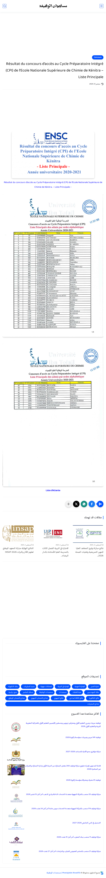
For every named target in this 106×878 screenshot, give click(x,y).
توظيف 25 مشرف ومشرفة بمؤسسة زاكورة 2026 (83, 780)
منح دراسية (13, 692)
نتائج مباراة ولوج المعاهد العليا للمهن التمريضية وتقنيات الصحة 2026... (89, 552)
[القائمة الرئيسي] (101, 6)
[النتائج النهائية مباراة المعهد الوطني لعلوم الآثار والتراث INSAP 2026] (18, 534)
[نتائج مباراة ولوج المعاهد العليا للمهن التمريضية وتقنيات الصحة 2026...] (87, 534)
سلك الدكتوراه (13, 686)
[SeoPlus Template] (101, 873)
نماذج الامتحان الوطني (16, 698)
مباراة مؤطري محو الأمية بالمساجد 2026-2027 (83, 751)
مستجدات (62, 692)
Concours (97, 57)
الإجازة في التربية (63, 686)
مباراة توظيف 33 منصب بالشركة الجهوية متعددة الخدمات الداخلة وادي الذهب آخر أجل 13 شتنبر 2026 (63, 794)
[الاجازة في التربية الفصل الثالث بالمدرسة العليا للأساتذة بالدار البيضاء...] (53, 534)
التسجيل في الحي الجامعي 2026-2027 (86, 823)
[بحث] (4, 6)
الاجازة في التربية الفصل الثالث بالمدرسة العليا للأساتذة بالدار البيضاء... (55, 552)
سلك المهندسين (93, 692)
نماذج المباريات (93, 704)
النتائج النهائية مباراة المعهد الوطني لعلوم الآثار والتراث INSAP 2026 (18, 550)
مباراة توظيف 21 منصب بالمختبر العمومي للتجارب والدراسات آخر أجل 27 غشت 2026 (70, 851)
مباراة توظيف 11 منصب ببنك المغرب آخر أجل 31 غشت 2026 (79, 837)
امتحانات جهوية (46, 686)
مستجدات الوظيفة (46, 692)
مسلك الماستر (28, 692)
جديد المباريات (29, 686)
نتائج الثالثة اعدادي (76, 698)
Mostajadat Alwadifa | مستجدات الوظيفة (63, 873)
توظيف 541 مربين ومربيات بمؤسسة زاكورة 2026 (83, 737)
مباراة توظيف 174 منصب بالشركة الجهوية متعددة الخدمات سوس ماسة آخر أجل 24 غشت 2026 (66, 808)
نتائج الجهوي (58, 698)
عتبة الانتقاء (77, 692)
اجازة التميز (95, 686)
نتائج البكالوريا (94, 698)
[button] (92, 504)
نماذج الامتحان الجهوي (39, 698)
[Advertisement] (53, 35)
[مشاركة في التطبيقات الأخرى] (68, 504)
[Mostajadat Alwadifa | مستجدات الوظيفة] (53, 6)
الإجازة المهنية (80, 686)
